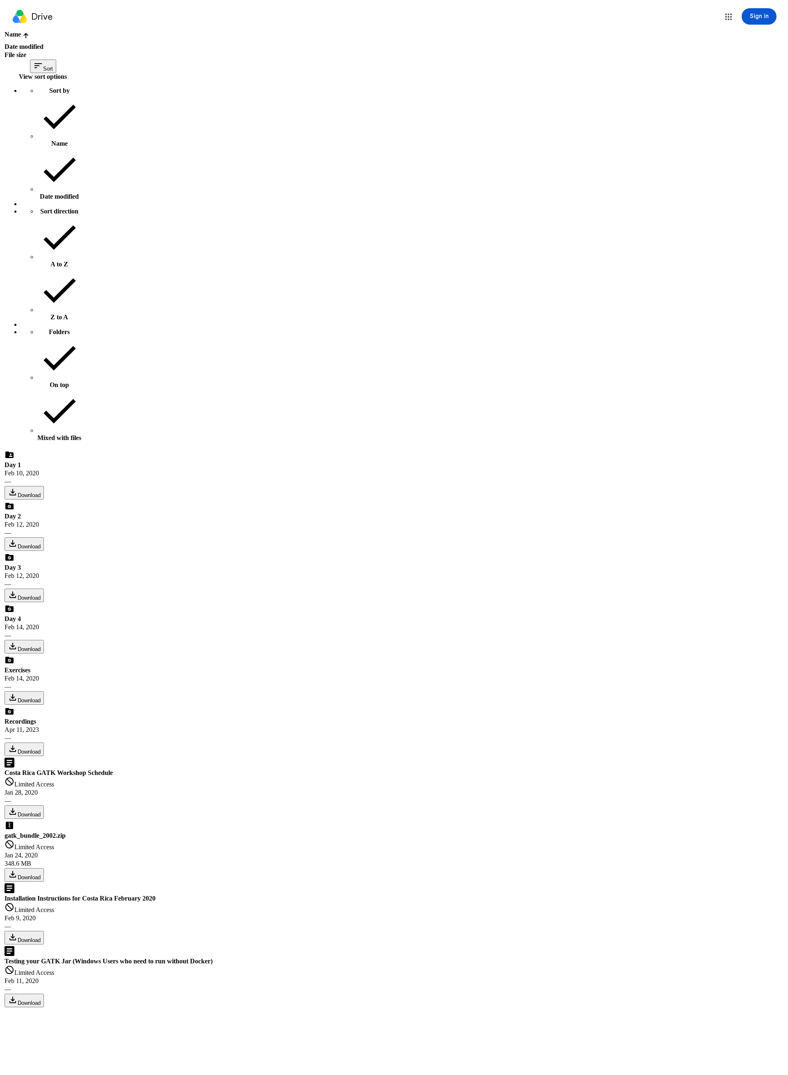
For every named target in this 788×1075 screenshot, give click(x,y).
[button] (728, 17)
